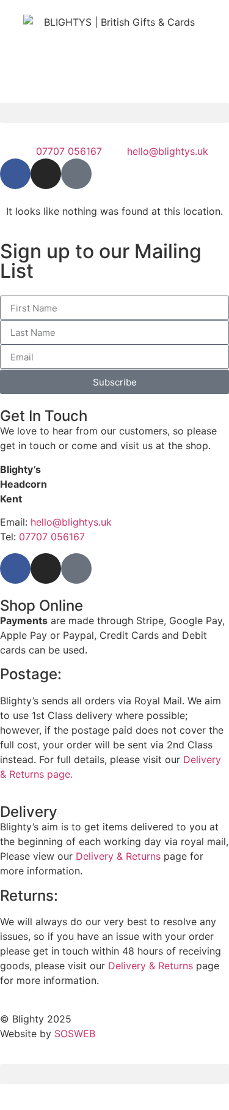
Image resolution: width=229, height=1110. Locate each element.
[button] (114, 113)
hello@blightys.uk (71, 522)
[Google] (76, 173)
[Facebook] (15, 173)
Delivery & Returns (118, 856)
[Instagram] (46, 173)
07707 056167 (52, 537)
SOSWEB (74, 1033)
